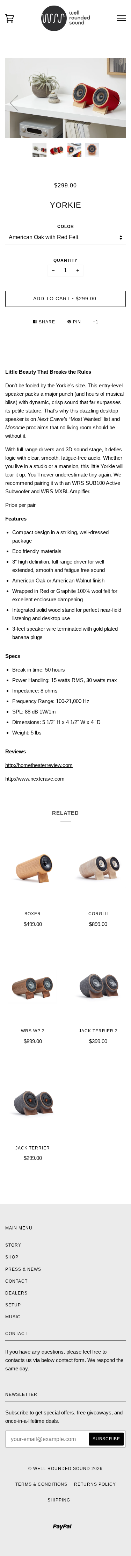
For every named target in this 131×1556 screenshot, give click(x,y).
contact (16, 1281)
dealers (16, 1293)
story (13, 1245)
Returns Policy (95, 1484)
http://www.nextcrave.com (35, 779)
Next (117, 103)
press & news (23, 1269)
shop (12, 1257)
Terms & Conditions (41, 1484)
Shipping (59, 1500)
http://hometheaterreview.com (39, 765)
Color (65, 226)
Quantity (65, 260)
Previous (14, 103)
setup (13, 1305)
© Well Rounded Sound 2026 (65, 1468)
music (13, 1316)
